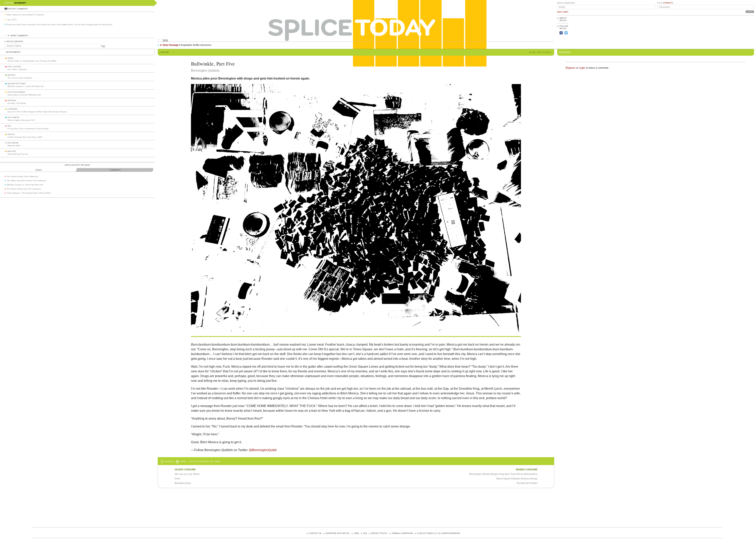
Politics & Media (16, 92)
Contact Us (315, 533)
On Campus (13, 117)
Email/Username (566, 3)
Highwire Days (13, 145)
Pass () (665, 3)
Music (10, 58)
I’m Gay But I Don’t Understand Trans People (28, 129)
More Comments (19, 35)
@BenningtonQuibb (263, 450)
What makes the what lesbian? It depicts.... (26, 15)
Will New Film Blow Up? (25, 86)
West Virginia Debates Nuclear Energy (516, 478)
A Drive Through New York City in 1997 (25, 137)
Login (582, 67)
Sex (9, 126)
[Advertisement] (736, 31)
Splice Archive (15, 41)
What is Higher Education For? (21, 120)
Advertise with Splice (337, 533)
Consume (12, 109)
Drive (177, 478)
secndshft (20, 3)
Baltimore (13, 143)
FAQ (365, 533)
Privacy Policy (379, 533)
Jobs (356, 533)
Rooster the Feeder (527, 483)
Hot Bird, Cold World (16, 103)
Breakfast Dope (183, 483)
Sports (11, 75)
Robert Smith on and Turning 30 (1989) (31, 61)
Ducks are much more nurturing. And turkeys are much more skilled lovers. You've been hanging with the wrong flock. (60, 24)
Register (570, 67)
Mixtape (11, 151)
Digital (11, 134)
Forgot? (668, 3)
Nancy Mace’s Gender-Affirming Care (24, 95)
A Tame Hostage (169, 45)
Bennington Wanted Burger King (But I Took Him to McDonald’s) (503, 474)
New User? (562, 12)
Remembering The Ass (17, 154)
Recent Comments (18, 9)
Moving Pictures (16, 83)
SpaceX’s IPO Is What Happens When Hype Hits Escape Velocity (37, 112)
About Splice (563, 19)
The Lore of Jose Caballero (19, 78)
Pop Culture (14, 67)
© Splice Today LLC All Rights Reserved (438, 533)
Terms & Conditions (402, 533)
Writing (11, 100)
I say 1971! (12, 19)
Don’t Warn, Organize (17, 69)
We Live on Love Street (187, 474)
